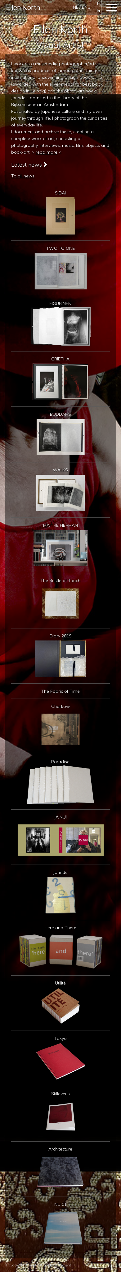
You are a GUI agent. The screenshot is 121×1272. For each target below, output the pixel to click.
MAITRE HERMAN (60, 525)
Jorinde (60, 872)
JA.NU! (60, 817)
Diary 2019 (60, 636)
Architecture (60, 1149)
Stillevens (60, 1093)
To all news (22, 176)
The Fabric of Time (60, 691)
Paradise (60, 761)
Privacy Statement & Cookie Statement (38, 1265)
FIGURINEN (60, 303)
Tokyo (60, 1038)
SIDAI (60, 193)
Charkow (60, 706)
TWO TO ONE (60, 248)
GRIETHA (60, 359)
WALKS (60, 470)
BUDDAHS (60, 414)
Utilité (60, 983)
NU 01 (60, 1204)
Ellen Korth (23, 7)
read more (46, 152)
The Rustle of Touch (60, 580)
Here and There (60, 927)
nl (76, 7)
